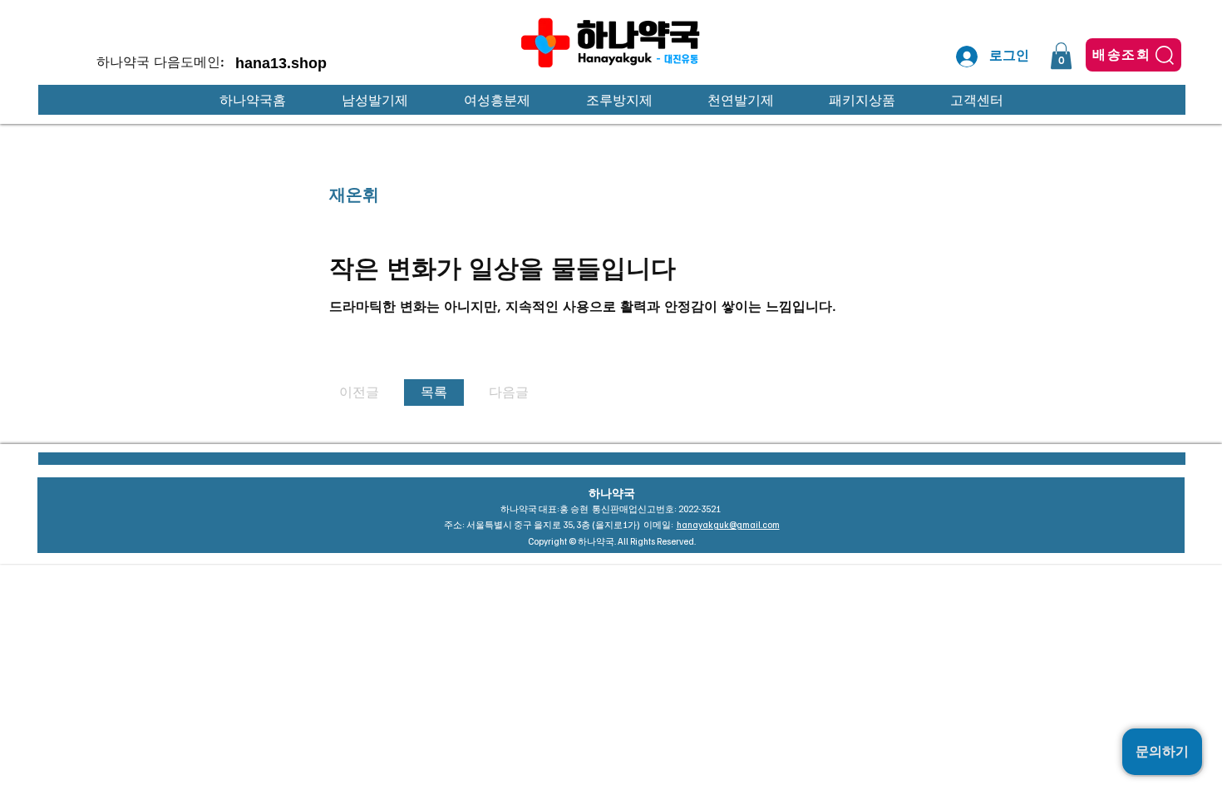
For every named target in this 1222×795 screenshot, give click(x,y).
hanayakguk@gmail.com (728, 524)
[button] (1061, 55)
